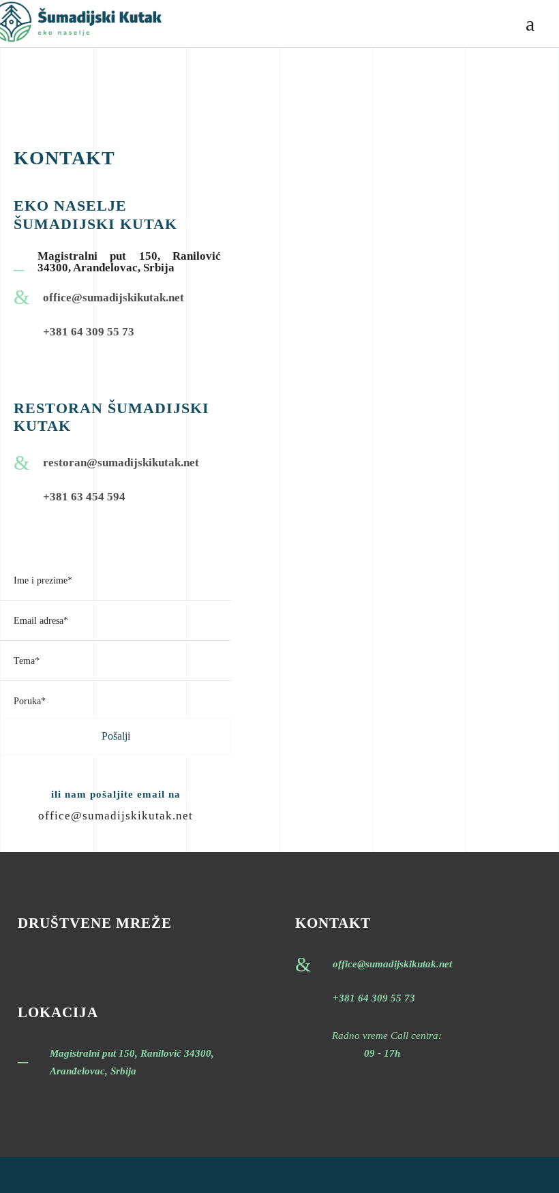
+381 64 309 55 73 (374, 998)
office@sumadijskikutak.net (115, 815)
